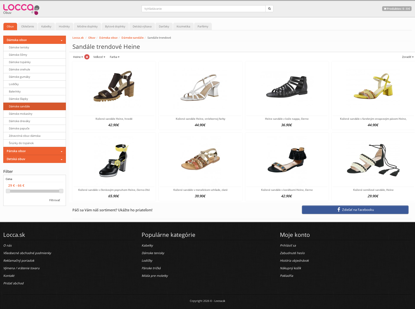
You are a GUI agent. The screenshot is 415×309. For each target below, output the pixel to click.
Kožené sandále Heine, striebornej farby (200, 119)
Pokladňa (286, 276)
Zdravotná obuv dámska (24, 136)
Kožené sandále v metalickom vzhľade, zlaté (200, 190)
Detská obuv (16, 159)
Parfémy (203, 26)
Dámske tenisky (19, 47)
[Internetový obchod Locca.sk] (21, 8)
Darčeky (164, 26)
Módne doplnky (87, 26)
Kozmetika (183, 26)
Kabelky (46, 26)
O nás (7, 245)
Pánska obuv (16, 151)
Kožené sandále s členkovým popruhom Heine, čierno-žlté (114, 190)
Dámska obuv (108, 38)
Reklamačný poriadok (18, 260)
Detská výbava (142, 26)
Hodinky (64, 26)
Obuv (10, 26)
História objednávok (294, 260)
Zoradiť (406, 57)
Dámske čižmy (18, 55)
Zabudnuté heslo (292, 253)
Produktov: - (398, 9)
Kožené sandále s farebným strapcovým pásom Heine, (373, 119)
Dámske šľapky (18, 99)
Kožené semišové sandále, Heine (373, 190)
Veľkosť (98, 57)
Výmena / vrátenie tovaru (21, 268)
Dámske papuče (19, 128)
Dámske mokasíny (20, 114)
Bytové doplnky (115, 26)
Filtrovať (54, 200)
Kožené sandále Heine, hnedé (114, 119)
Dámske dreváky (19, 121)
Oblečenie (27, 26)
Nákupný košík (290, 268)
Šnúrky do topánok (21, 143)
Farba (114, 57)
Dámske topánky (20, 62)
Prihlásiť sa (288, 245)
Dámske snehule (19, 69)
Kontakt (8, 276)
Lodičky (14, 84)
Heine (76, 57)
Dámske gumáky (19, 77)
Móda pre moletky (155, 276)
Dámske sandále (132, 38)
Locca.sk (78, 38)
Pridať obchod (13, 283)
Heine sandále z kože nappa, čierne (287, 119)
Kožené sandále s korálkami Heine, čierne (287, 190)
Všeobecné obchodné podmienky (27, 253)
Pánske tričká (151, 268)
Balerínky (15, 91)
